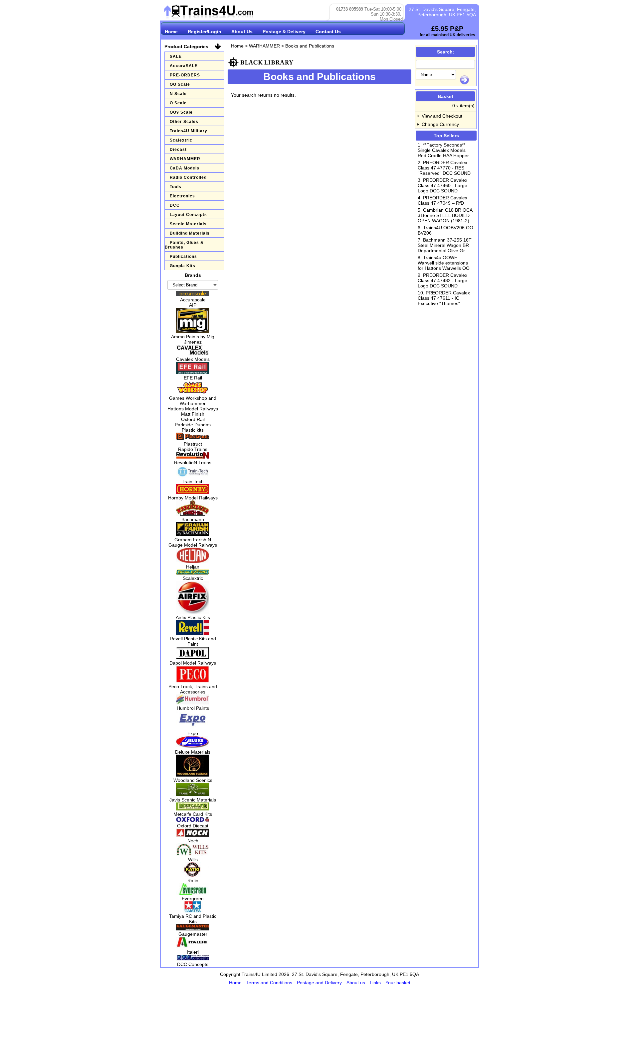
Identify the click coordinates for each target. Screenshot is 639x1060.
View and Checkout (442, 116)
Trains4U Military (188, 131)
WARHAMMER (185, 159)
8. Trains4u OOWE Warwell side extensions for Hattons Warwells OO (444, 263)
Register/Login (204, 31)
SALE (176, 56)
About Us (242, 31)
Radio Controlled (188, 177)
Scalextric (181, 140)
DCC (175, 205)
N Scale (178, 93)
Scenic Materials (188, 224)
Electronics (182, 196)
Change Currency (440, 124)
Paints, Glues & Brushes (184, 245)
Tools (175, 186)
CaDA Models (184, 168)
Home (171, 31)
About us (356, 982)
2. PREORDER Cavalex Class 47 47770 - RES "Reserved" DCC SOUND (444, 168)
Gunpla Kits (182, 266)
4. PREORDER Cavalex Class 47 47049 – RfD (442, 200)
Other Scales (184, 121)
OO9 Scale (181, 112)
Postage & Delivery (284, 31)
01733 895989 (349, 9)
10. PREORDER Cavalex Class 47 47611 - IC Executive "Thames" (444, 298)
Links (376, 982)
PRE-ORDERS (185, 75)
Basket (445, 96)
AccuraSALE (184, 65)
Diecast (178, 149)
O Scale (178, 103)
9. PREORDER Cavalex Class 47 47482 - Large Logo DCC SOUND (442, 280)
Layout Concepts (188, 214)
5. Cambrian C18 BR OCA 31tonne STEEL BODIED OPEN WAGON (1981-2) (445, 215)
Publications (183, 256)
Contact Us (328, 31)
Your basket (397, 982)
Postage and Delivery (320, 982)
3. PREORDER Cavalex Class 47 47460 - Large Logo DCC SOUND (442, 185)
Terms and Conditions (270, 982)
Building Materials (190, 233)
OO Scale (180, 84)
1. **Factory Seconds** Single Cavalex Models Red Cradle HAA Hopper (443, 150)
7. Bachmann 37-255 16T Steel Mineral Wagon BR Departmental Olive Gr (445, 245)
